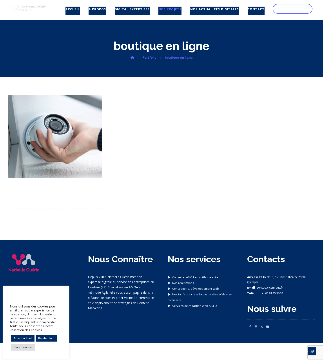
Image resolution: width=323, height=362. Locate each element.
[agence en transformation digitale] (27, 8)
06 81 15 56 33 (274, 293)
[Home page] (132, 57)
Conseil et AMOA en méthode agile (195, 277)
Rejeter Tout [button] (46, 338)
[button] (250, 327)
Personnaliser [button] (23, 347)
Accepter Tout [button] (23, 338)
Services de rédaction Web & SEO (194, 306)
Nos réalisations (183, 283)
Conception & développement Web (195, 289)
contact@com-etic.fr (270, 287)
